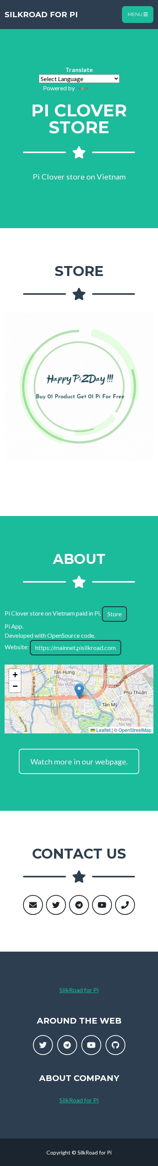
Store (114, 613)
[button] (79, 691)
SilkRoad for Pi (41, 14)
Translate (102, 87)
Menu (135, 14)
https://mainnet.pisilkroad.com (75, 647)
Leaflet (102, 730)
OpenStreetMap (134, 730)
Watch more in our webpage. (79, 761)
